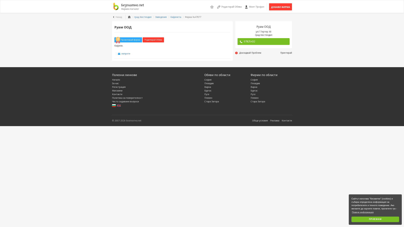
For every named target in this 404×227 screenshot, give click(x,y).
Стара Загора (211, 101)
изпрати (125, 53)
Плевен (208, 97)
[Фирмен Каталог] (129, 16)
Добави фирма (280, 7)
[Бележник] (212, 6)
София (207, 79)
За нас (115, 83)
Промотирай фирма (130, 39)
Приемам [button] (375, 219)
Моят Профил (256, 6)
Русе (206, 94)
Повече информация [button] (363, 212)
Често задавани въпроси (125, 101)
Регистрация (119, 86)
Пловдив (209, 83)
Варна (207, 86)
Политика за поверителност (127, 97)
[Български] (114, 105)
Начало (116, 79)
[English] (119, 105)
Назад (119, 16)
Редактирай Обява (153, 39)
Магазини (117, 90)
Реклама (274, 120)
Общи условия (260, 120)
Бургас (207, 90)
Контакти (117, 94)
